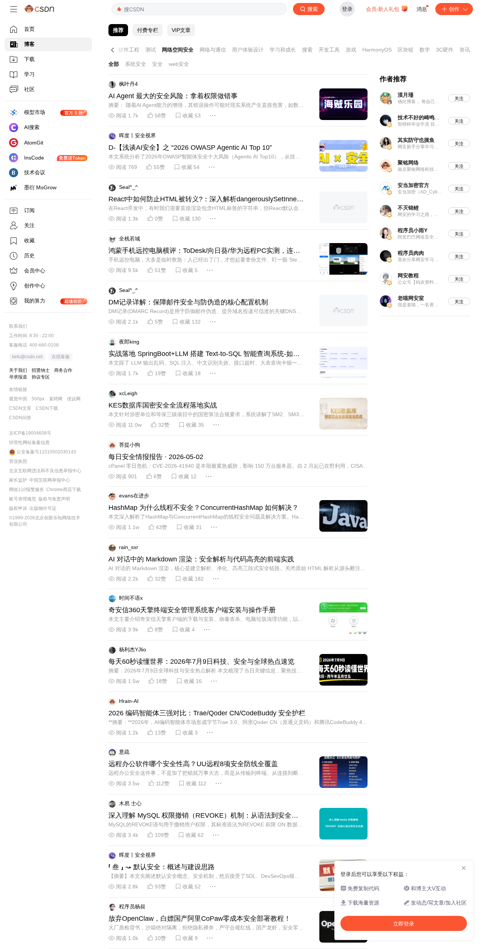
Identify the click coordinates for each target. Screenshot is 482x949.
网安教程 (408, 275)
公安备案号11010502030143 (46, 452)
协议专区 (41, 377)
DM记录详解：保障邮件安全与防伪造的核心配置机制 (188, 302)
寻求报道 (18, 377)
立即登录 (403, 924)
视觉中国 (18, 399)
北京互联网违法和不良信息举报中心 (45, 470)
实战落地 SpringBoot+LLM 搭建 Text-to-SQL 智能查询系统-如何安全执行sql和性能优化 (204, 354)
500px (38, 399)
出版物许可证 (42, 508)
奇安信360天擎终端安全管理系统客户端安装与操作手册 (192, 610)
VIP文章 (181, 30)
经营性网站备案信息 (29, 442)
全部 (113, 64)
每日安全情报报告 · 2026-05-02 (155, 457)
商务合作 (63, 370)
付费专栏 (147, 30)
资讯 (464, 50)
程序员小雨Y (412, 230)
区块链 (405, 50)
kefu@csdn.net (27, 356)
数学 (424, 50)
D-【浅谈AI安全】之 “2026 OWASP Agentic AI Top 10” (190, 147)
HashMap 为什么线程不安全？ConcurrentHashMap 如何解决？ (203, 507)
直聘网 (56, 399)
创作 (454, 9)
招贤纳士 (41, 370)
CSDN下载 (47, 408)
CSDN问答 (20, 417)
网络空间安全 (178, 50)
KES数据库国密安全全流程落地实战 (162, 405)
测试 (150, 50)
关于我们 (18, 370)
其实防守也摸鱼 (416, 140)
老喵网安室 (411, 298)
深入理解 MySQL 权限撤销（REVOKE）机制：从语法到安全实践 (203, 816)
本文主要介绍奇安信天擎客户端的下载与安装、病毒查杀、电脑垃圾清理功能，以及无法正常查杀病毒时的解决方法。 (206, 619)
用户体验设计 (248, 50)
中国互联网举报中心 (49, 480)
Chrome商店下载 (63, 489)
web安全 (179, 64)
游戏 (351, 50)
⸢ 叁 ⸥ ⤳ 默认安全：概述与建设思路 (161, 867)
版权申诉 (18, 508)
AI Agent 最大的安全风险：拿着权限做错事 (173, 96)
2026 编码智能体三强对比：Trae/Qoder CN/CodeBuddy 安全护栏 (206, 713)
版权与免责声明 (54, 499)
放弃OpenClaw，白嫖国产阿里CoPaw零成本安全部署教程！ (199, 918)
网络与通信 (213, 50)
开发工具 (329, 50)
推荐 (118, 30)
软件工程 (128, 50)
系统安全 (135, 64)
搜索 (307, 50)
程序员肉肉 (411, 253)
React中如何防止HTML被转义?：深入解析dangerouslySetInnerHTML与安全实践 (206, 199)
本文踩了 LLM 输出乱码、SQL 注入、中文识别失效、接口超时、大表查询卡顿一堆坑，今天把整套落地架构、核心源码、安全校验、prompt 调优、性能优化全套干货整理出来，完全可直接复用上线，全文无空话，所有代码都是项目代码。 (205, 363)
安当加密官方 (413, 185)
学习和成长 (283, 50)
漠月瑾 (405, 95)
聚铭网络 (408, 163)
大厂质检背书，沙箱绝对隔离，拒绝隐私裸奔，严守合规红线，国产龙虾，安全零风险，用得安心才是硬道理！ (206, 928)
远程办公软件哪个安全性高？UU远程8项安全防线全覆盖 (193, 764)
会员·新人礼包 (383, 9)
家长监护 (18, 480)
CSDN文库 (20, 408)
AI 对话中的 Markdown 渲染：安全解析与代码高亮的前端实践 (201, 559)
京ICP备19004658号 (30, 433)
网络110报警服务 (26, 489)
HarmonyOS (377, 50)
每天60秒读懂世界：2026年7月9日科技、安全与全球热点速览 (201, 661)
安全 (157, 64)
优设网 (74, 399)
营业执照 (18, 461)
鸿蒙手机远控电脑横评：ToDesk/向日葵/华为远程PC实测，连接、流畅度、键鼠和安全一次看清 (200, 251)
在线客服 (61, 356)
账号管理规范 (22, 499)
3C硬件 (444, 50)
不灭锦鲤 (408, 208)
